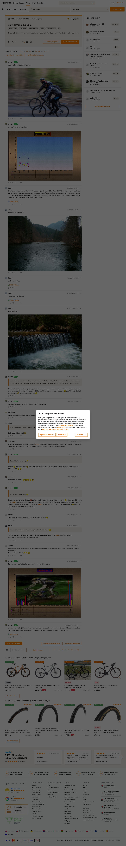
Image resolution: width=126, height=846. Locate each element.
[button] (60, 427)
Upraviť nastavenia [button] (47, 435)
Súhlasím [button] (81, 435)
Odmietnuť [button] (62, 435)
